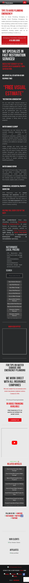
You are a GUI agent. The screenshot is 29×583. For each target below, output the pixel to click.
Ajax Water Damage (14, 287)
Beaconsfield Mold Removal (14, 303)
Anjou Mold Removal (14, 290)
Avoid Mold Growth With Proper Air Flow (14, 493)
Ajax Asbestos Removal (14, 281)
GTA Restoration (20, 230)
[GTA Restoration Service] (7, 2)
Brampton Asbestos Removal (14, 310)
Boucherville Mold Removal (14, 306)
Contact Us (15, 420)
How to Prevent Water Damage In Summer (14, 489)
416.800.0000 (14, 40)
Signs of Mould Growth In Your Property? (14, 478)
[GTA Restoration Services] (14, 567)
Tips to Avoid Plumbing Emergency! (12, 12)
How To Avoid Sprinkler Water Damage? (14, 469)
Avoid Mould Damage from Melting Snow (14, 484)
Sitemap (21, 570)
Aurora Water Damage (14, 296)
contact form (23, 43)
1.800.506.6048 (16, 580)
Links (25, 570)
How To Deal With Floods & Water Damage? (14, 474)
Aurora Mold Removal (14, 293)
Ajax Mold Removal (14, 284)
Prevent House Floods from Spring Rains (14, 499)
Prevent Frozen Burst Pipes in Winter (14, 503)
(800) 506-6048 (20, 232)
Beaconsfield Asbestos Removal (14, 299)
